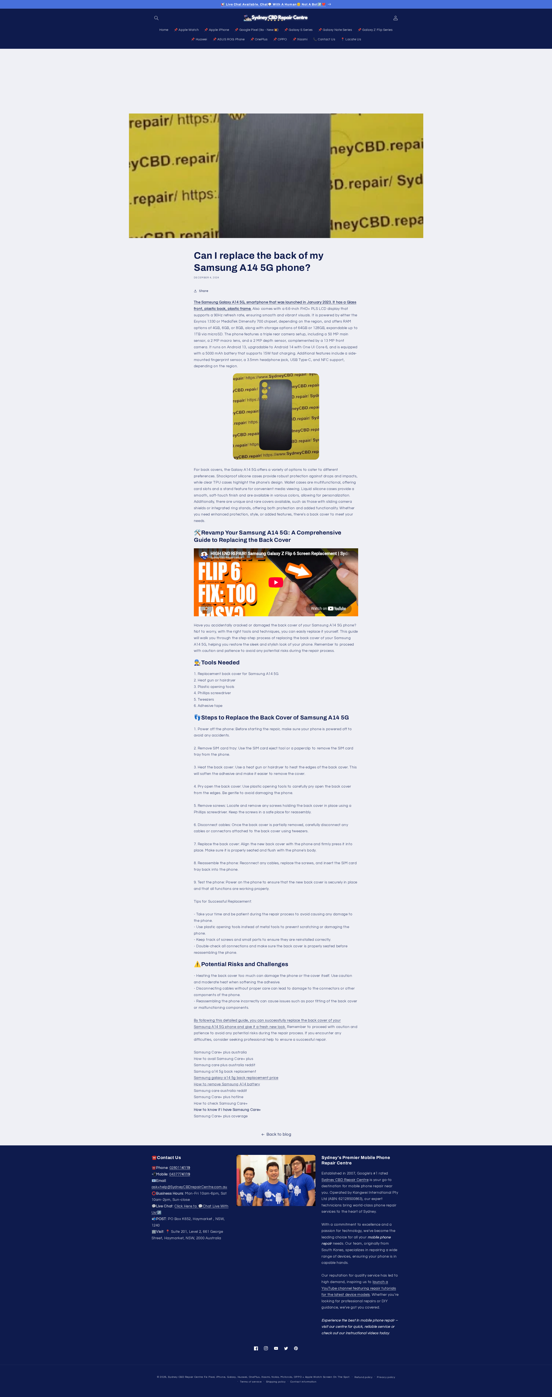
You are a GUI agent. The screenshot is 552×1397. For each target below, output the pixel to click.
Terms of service (251, 1382)
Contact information (303, 1382)
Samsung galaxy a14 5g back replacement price (236, 1078)
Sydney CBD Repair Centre (345, 1180)
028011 (179, 1168)
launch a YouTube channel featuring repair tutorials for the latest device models (358, 1288)
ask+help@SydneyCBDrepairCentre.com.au (189, 1187)
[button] (157, 18)
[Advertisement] (276, 81)
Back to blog (279, 1134)
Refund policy (363, 1377)
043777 (179, 1174)
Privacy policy (386, 1377)
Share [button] (203, 291)
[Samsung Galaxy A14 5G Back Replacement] (276, 416)
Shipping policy (276, 1382)
